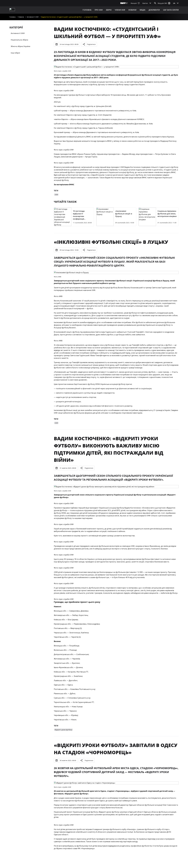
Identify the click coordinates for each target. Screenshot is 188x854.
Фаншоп (134, 3)
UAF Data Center (171, 10)
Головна (87, 10)
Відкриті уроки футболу (63, 730)
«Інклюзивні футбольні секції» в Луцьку (111, 242)
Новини (132, 10)
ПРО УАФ (99, 10)
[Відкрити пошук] (155, 3)
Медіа (142, 10)
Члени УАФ (120, 10)
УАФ (56, 195)
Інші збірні (15, 53)
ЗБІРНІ (109, 10)
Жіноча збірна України (20, 46)
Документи (154, 10)
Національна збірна (19, 40)
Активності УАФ (33, 17)
